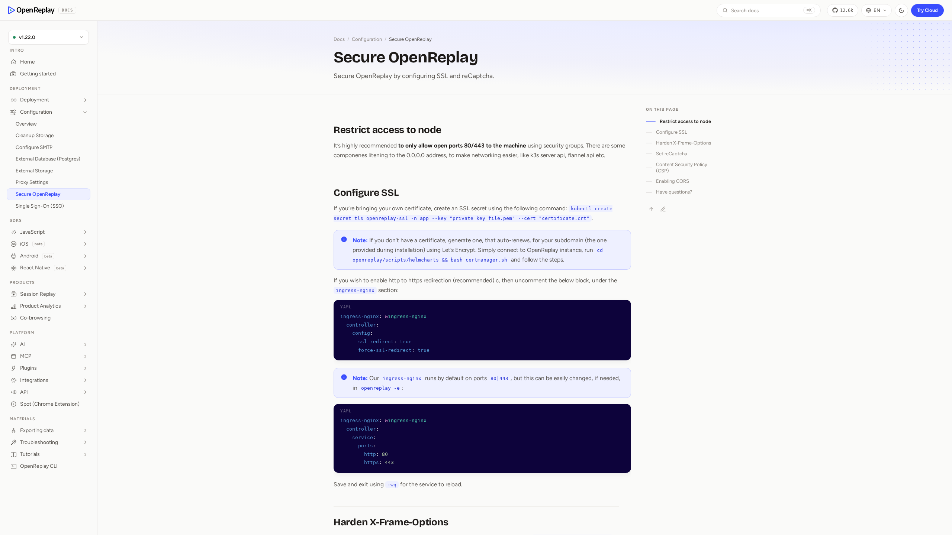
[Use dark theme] (901, 10)
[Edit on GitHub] (663, 209)
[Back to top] (651, 209)
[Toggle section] (85, 100)
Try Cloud (927, 10)
